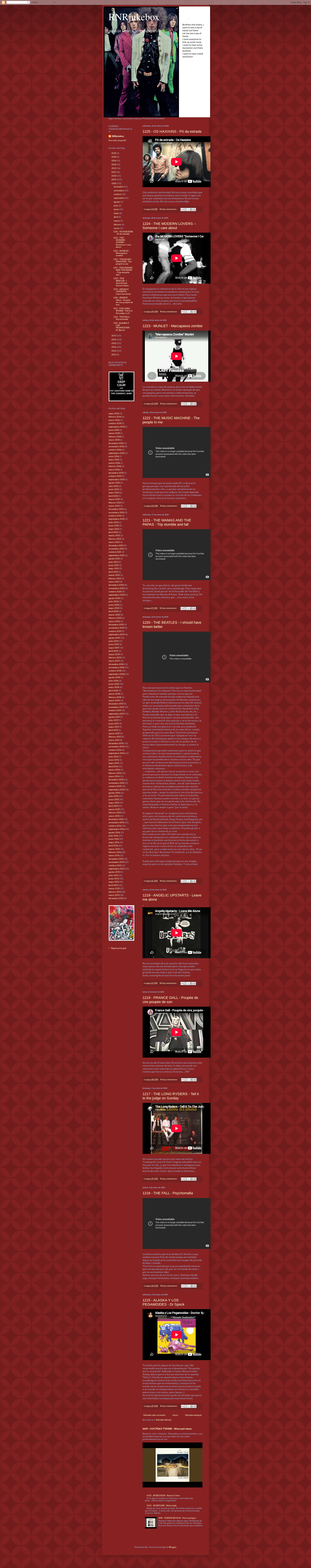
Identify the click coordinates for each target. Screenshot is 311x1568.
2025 (114, 157)
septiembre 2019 (117, 634)
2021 (114, 172)
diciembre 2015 (116, 779)
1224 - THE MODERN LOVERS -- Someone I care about (169, 226)
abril (116, 217)
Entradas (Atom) (163, 1420)
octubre (118, 194)
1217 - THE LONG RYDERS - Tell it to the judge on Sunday (171, 1096)
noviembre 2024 (116, 446)
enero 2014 (114, 855)
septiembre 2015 (116, 789)
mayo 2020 (114, 608)
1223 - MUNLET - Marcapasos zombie (172, 326)
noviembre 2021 (116, 548)
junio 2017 (114, 723)
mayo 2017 (114, 727)
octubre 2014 (115, 826)
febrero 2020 (115, 618)
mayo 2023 (114, 492)
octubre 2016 (115, 750)
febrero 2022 (115, 539)
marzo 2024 (114, 463)
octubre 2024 (115, 449)
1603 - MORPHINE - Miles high (161, 1505)
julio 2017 (113, 720)
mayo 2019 (114, 647)
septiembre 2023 (117, 479)
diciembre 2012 (116, 898)
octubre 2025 (115, 423)
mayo (117, 213)
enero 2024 (114, 469)
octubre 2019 (115, 631)
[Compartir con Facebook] (191, 209)
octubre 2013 (115, 865)
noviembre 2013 (116, 862)
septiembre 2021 (117, 555)
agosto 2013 (114, 872)
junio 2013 (114, 878)
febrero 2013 (115, 892)
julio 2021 (113, 562)
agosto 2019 (114, 638)
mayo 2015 (114, 802)
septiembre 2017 (116, 713)
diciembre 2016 (116, 743)
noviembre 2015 (116, 783)
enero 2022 (114, 542)
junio (116, 209)
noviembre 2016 (116, 746)
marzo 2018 (114, 694)
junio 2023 (114, 489)
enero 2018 (114, 700)
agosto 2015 (114, 793)
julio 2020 (114, 601)
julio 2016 (113, 756)
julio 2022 (113, 522)
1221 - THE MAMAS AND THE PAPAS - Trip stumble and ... (122, 271)
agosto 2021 (114, 558)
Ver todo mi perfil (117, 140)
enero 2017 (114, 740)
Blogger (172, 1547)
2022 (114, 168)
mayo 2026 (114, 413)
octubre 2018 (115, 670)
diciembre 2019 (116, 624)
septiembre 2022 (117, 519)
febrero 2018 (115, 697)
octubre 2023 (115, 476)
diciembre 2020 (116, 585)
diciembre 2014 (116, 819)
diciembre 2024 (116, 443)
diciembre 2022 (116, 509)
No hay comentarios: (168, 209)
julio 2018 (113, 680)
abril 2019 (113, 651)
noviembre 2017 (116, 707)
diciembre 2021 (116, 545)
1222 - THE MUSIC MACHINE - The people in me (122, 261)
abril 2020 (114, 611)
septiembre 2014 (117, 829)
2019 (114, 179)
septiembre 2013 (117, 868)
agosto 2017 (114, 717)
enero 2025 (114, 440)
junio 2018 (114, 684)
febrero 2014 (115, 852)
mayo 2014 (114, 842)
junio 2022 (114, 525)
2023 (114, 164)
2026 (114, 153)
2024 (114, 160)
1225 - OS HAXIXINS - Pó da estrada (172, 131)
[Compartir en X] (188, 209)
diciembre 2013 (116, 859)
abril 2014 (113, 845)
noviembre (119, 190)
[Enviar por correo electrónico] (182, 209)
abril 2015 (113, 806)
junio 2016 (114, 760)
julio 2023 (113, 486)
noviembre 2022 (116, 512)
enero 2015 (114, 816)
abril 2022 (113, 532)
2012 (114, 354)
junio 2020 (114, 605)
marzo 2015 (114, 809)
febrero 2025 (115, 436)
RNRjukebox (134, 16)
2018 (114, 183)
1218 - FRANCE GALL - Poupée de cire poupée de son (170, 1000)
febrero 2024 (115, 466)
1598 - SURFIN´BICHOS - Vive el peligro (177, 1518)
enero (117, 228)
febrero (118, 224)
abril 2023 (113, 496)
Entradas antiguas (193, 1415)
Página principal (118, 948)
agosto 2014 (114, 832)
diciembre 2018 (116, 664)
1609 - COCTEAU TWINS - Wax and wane (167, 1428)
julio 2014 (113, 835)
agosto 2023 (114, 482)
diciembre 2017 (116, 703)
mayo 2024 (114, 459)
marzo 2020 (114, 614)
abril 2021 (113, 572)
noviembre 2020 (117, 588)
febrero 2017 (115, 736)
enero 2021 (114, 581)
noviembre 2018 (116, 667)
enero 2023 (114, 506)
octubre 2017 (115, 710)
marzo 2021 (114, 575)
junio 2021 (114, 565)
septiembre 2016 (117, 753)
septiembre (119, 198)
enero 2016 (114, 776)
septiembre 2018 (117, 674)
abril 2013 (113, 885)
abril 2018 (113, 690)
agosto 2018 (114, 677)
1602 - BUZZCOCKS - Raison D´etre (163, 1495)
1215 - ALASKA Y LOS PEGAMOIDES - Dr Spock (163, 1302)
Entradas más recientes (154, 1415)
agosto (117, 202)
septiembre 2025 (117, 426)
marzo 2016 (114, 769)
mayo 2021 (114, 568)
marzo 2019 (114, 654)
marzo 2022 (114, 535)
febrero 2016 (115, 773)
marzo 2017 (114, 733)
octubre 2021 (115, 552)
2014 (114, 347)
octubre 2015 (115, 786)
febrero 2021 (115, 578)
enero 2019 (114, 661)
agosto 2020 (115, 598)
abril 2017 (113, 730)
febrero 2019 (115, 657)
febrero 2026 (115, 416)
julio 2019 (113, 641)
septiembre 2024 (117, 453)
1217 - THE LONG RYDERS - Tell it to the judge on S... (123, 310)
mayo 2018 (114, 687)
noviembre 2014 (116, 822)
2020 (114, 176)
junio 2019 (114, 644)
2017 (113, 335)
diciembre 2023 (116, 473)
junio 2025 (114, 430)
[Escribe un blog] (185, 209)
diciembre (119, 186)
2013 (114, 351)
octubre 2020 (115, 591)
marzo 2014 (114, 849)
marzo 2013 (114, 888)
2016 (114, 339)
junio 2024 (114, 456)
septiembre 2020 (117, 595)
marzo (117, 221)
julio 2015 (113, 796)
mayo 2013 (114, 882)
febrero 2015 (115, 812)
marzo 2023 (114, 499)
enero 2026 (114, 420)
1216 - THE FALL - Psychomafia (168, 1193)
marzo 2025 (114, 433)
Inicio (175, 1415)
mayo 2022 (114, 529)
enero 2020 (114, 621)
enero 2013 (114, 895)
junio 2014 (114, 839)
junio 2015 (114, 799)
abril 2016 (113, 766)
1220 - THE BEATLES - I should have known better (121, 282)
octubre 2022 (115, 515)
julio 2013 (113, 875)
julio (116, 205)
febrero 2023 (115, 502)
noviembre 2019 (116, 628)
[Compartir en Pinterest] (194, 209)
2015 (113, 343)
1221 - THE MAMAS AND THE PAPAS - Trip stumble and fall (167, 522)
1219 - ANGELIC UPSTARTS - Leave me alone (122, 291)
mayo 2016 (114, 763)
